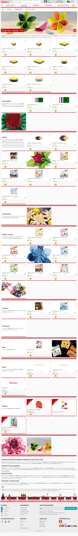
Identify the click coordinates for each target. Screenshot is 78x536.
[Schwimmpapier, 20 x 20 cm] (64, 306)
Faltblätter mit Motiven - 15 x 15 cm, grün (9, 272)
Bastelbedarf (24, 5)
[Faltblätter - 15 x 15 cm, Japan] (14, 173)
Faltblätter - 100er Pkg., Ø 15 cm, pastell (34, 84)
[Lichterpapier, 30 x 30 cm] (39, 306)
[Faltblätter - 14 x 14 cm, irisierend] (64, 155)
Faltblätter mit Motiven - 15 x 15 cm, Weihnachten (61, 272)
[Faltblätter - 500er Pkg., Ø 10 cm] (64, 61)
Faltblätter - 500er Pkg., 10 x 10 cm (58, 48)
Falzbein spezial (5, 387)
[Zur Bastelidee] (25, 40)
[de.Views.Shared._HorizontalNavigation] (3, 9)
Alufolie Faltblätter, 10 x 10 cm (32, 104)
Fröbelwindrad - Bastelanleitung (58, 411)
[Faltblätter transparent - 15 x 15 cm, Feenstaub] (14, 191)
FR (75, 5)
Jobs (21, 522)
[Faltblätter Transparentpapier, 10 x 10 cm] (39, 138)
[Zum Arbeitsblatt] (75, 305)
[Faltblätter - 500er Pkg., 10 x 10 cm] (64, 43)
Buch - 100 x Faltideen (31, 349)
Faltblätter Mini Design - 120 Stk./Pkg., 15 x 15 (35, 178)
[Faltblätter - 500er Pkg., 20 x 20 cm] (39, 61)
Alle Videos (43, 522)
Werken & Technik (10, 5)
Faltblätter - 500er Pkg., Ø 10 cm (58, 66)
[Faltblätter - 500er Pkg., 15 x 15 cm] (14, 61)
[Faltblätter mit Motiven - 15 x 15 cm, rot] (14, 250)
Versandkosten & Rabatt (24, 511)
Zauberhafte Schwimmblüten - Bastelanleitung (10, 427)
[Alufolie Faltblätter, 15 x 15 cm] (64, 99)
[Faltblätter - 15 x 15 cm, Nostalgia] (64, 173)
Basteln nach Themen (63, 5)
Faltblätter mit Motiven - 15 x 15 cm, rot (9, 255)
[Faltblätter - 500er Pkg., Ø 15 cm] (14, 79)
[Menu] (2, 5)
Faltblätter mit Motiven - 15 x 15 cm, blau (59, 255)
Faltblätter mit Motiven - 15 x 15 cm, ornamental (35, 272)
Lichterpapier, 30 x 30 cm (31, 311)
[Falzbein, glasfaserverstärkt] (64, 365)
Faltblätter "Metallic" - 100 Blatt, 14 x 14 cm (9, 160)
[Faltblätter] (14, 155)
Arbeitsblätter (48, 5)
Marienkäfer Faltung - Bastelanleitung (34, 409)
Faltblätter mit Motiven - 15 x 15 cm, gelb (34, 237)
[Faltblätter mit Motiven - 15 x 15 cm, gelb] (39, 232)
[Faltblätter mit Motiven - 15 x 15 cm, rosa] (64, 232)
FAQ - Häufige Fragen (24, 512)
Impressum (22, 524)
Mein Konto (22, 514)
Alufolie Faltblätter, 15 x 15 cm (58, 104)
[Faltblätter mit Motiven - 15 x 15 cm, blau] (64, 250)
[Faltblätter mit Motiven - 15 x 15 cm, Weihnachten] (64, 267)
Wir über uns (22, 521)
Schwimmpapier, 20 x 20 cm (57, 311)
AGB (21, 526)
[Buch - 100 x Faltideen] (39, 344)
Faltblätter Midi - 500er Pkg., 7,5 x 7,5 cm (34, 48)
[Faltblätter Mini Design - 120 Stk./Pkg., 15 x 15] (39, 173)
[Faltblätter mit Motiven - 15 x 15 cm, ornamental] (39, 267)
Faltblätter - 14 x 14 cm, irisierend (58, 160)
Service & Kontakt (59, 2)
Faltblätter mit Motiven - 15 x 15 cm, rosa (59, 237)
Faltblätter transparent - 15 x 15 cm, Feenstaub (10, 196)
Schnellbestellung (59, 0)
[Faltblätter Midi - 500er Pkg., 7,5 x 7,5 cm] (39, 43)
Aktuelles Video (43, 521)
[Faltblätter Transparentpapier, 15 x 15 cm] (64, 138)
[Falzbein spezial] (14, 382)
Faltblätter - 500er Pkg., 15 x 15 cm (8, 66)
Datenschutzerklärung (24, 528)
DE (73, 5)
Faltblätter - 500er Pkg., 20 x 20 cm (33, 66)
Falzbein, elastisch (30, 369)
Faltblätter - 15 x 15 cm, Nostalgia (58, 178)
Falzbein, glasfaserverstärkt (57, 369)
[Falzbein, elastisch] (39, 365)
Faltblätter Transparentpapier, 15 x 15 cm (59, 143)
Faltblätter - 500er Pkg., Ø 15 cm (7, 84)
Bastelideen (36, 5)
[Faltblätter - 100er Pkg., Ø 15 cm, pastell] (39, 79)
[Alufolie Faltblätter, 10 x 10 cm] (39, 99)
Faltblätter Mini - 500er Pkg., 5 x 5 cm (8, 48)
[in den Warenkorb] (5, 55)
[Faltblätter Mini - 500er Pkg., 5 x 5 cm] (14, 43)
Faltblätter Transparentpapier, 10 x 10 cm (34, 143)
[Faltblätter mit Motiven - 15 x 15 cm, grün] (14, 267)
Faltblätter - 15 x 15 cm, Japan (7, 178)
